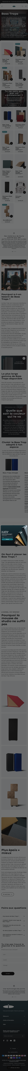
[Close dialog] (26, 526)
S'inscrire (7, 539)
